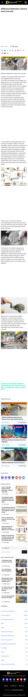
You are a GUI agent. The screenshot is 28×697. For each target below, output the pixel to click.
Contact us (13, 686)
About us (21, 686)
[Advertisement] (14, 29)
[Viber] (20, 50)
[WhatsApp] (7, 50)
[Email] (5, 53)
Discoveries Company (17, 690)
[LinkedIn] (15, 50)
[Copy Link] (7, 53)
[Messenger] (5, 50)
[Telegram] (10, 50)
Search (24, 552)
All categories (5, 548)
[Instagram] (23, 50)
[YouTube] (18, 50)
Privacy (6, 686)
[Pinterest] (13, 50)
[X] (2, 53)
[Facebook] (2, 50)
